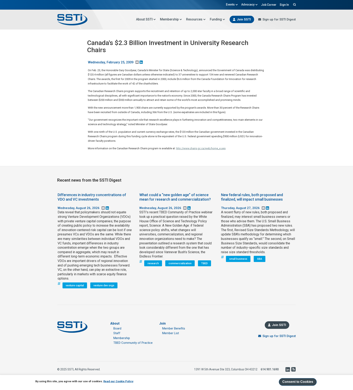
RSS (293, 369)
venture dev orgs (104, 285)
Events (230, 4)
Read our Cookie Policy (118, 381)
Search (294, 4)
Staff (116, 333)
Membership (169, 19)
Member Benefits (173, 328)
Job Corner (268, 4)
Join (162, 323)
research (153, 263)
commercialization (180, 263)
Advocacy (248, 4)
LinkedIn (287, 369)
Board (117, 328)
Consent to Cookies (297, 381)
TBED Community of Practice (133, 343)
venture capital (75, 285)
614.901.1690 (270, 369)
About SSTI (144, 19)
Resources (194, 19)
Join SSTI (244, 19)
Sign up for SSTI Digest (279, 19)
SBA (259, 258)
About (115, 323)
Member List (170, 333)
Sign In (284, 4)
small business (238, 258)
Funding (216, 19)
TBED (204, 263)
